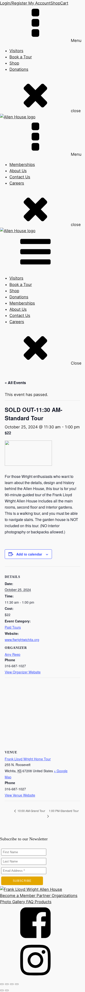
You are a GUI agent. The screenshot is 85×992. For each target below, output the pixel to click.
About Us (18, 170)
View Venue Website (20, 795)
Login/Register (13, 3)
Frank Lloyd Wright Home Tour (28, 759)
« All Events (15, 382)
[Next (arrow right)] (7, 990)
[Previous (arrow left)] (2, 990)
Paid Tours (13, 627)
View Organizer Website (23, 672)
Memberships (22, 164)
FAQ (29, 901)
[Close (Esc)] (17, 984)
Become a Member (17, 895)
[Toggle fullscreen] (7, 984)
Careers (16, 183)
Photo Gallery (12, 901)
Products (42, 901)
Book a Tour (20, 57)
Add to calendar (29, 554)
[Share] (12, 984)
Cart (64, 3)
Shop (55, 3)
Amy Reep (12, 654)
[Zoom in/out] (2, 984)
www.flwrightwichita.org (22, 639)
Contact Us (19, 177)
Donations (18, 69)
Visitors (16, 50)
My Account (39, 3)
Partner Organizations (56, 895)
